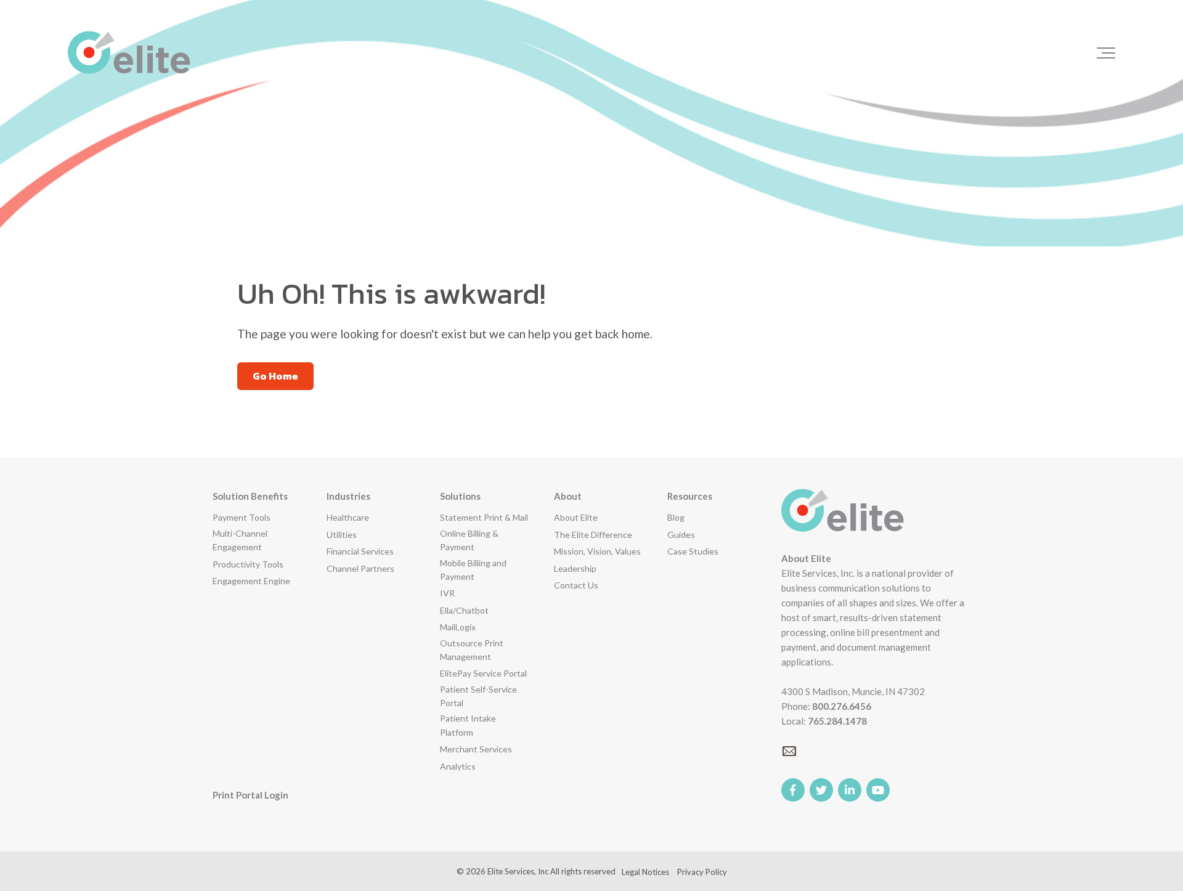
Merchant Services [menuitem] (476, 749)
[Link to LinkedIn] (849, 790)
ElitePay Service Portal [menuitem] (483, 673)
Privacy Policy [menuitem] (702, 872)
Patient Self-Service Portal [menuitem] (478, 696)
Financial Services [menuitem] (360, 551)
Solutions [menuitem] (460, 496)
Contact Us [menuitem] (576, 585)
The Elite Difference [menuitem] (593, 534)
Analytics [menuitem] (458, 766)
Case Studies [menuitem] (692, 551)
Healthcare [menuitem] (348, 517)
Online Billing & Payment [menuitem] (469, 540)
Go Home (275, 375)
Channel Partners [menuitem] (360, 568)
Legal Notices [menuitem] (645, 872)
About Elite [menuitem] (576, 517)
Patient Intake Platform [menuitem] (468, 725)
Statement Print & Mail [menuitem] (484, 517)
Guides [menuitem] (681, 534)
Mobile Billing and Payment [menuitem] (473, 570)
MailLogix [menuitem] (458, 627)
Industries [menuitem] (348, 496)
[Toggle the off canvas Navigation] (1106, 53)
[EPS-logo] (129, 53)
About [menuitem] (568, 496)
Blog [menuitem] (676, 517)
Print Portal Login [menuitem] (250, 794)
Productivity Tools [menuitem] (248, 564)
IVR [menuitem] (447, 593)
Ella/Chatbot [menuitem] (464, 610)
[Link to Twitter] (821, 790)
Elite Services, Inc (517, 871)
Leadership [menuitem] (575, 568)
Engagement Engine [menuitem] (251, 581)
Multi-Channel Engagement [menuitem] (240, 540)
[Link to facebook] (793, 790)
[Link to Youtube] (878, 790)
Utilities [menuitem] (342, 534)
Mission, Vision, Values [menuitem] (597, 551)
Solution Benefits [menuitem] (250, 496)
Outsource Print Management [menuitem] (471, 650)
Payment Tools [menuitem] (241, 517)
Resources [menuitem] (689, 496)
